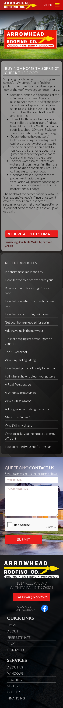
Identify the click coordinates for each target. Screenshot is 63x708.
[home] (27, 5)
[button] (57, 5)
